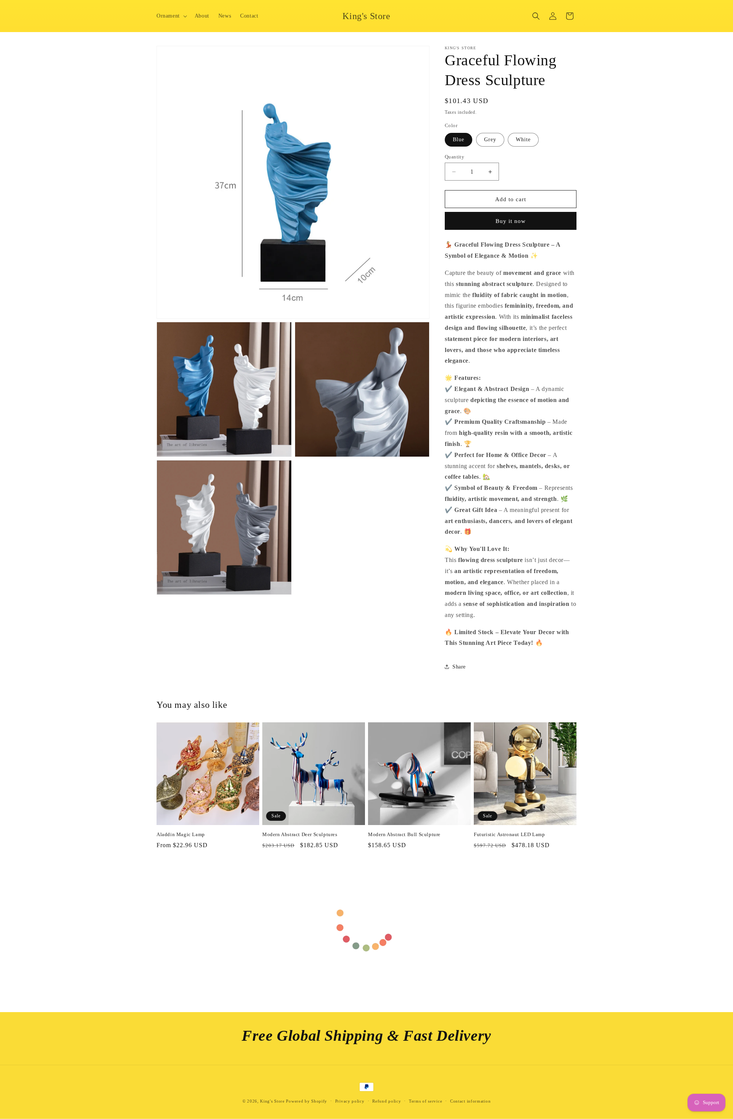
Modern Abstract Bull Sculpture (404, 834)
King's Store (272, 1101)
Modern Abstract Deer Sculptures (299, 834)
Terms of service (425, 1101)
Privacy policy (350, 1101)
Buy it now (511, 221)
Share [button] (459, 667)
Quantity (454, 157)
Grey (490, 139)
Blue (458, 139)
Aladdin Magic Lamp (181, 834)
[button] (171, 16)
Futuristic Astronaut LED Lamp (509, 834)
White (523, 139)
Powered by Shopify (306, 1101)
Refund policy (386, 1101)
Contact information (470, 1101)
